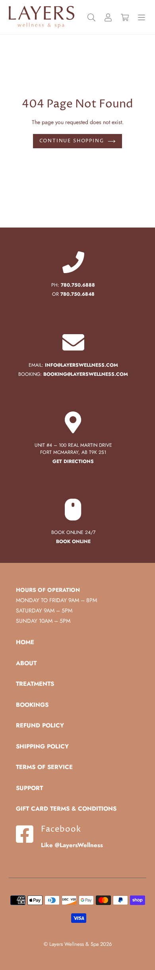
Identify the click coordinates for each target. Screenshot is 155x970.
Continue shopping (71, 141)
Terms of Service (44, 767)
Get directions (73, 461)
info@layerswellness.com (81, 365)
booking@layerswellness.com (85, 374)
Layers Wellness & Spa (74, 944)
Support (29, 788)
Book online (73, 541)
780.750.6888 (78, 285)
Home (25, 642)
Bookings (32, 704)
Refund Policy (40, 725)
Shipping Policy (42, 746)
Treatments (35, 683)
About (26, 663)
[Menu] (141, 17)
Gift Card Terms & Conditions (66, 808)
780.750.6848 (77, 294)
